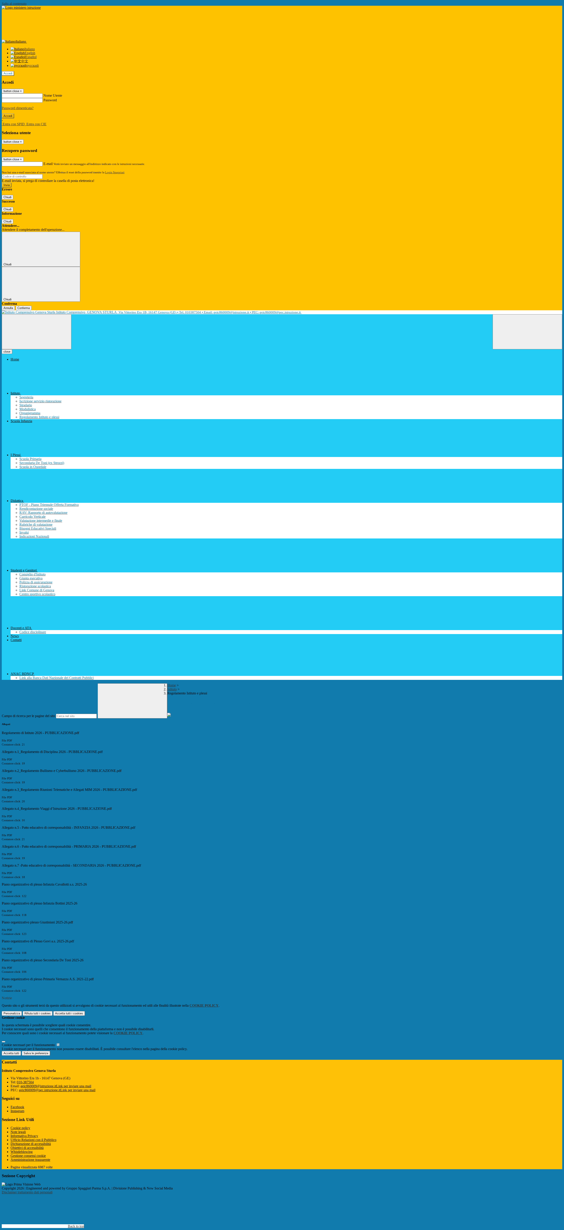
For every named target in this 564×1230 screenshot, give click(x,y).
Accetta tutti (69, 1013)
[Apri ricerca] (527, 331)
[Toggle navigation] (36, 331)
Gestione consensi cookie (28, 1156)
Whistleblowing (22, 1152)
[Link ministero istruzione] (21, 7)
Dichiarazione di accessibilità (31, 1144)
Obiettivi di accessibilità (27, 1148)
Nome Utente (52, 95)
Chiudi (7, 197)
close (7, 351)
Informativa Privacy (24, 1136)
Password (50, 100)
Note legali (18, 1132)
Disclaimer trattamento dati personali (27, 1192)
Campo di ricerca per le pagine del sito (28, 716)
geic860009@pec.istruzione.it (57, 1090)
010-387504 (25, 1082)
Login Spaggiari (114, 172)
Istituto (172, 689)
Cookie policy (20, 1128)
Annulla (8, 308)
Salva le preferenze (36, 1053)
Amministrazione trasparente (30, 1160)
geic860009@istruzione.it (55, 1086)
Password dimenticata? (17, 108)
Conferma (23, 308)
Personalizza (12, 1013)
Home (171, 685)
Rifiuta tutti (37, 1013)
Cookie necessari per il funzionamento (29, 1045)
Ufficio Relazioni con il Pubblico (33, 1140)
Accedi (8, 73)
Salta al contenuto (14, 4)
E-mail (48, 164)
